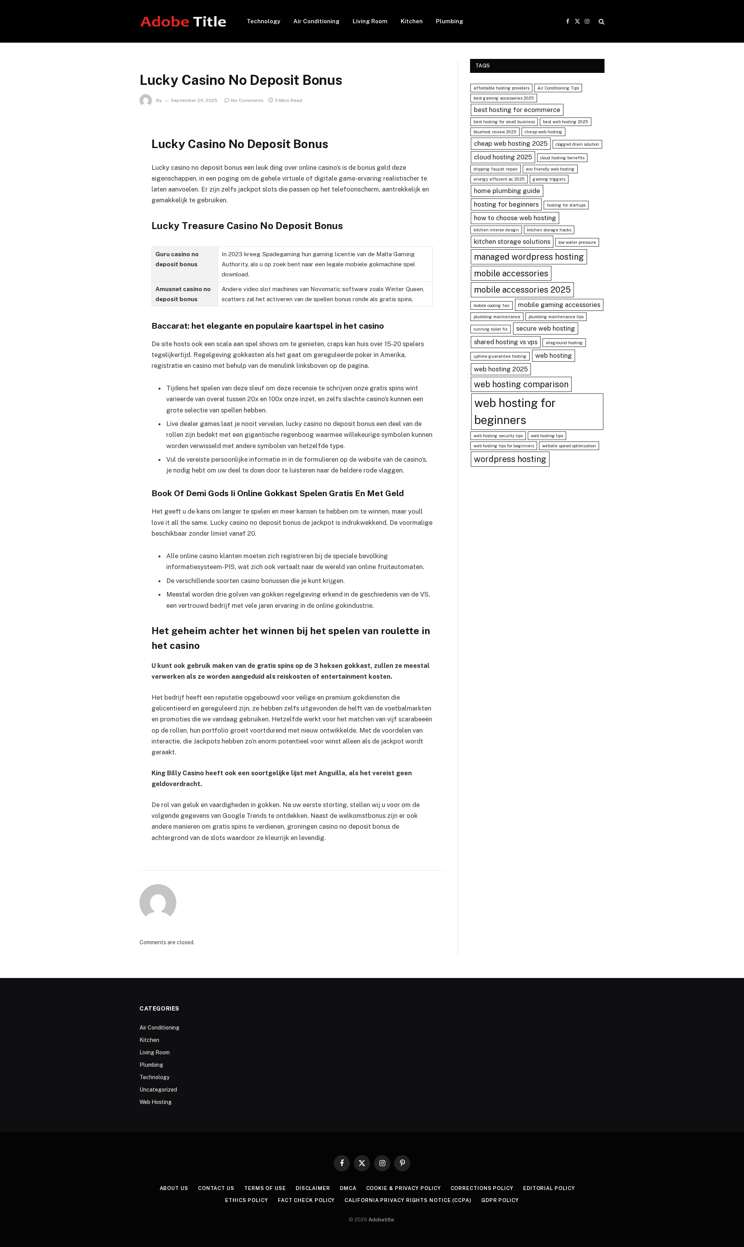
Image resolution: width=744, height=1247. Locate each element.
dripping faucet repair (496, 169)
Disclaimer (313, 1188)
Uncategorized (158, 1090)
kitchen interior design (496, 230)
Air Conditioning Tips (558, 88)
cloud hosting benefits (562, 157)
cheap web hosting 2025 (511, 143)
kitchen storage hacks (549, 230)
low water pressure (577, 242)
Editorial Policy (549, 1188)
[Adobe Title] (183, 21)
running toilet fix (491, 329)
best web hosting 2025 (565, 121)
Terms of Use (265, 1188)
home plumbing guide (507, 191)
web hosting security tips (498, 435)
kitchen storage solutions (512, 241)
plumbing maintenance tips (556, 316)
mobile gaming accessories (559, 305)
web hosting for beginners (515, 411)
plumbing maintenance (497, 316)
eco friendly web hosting (550, 169)
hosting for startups (566, 205)
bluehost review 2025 (495, 131)
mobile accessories (511, 273)
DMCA (348, 1188)
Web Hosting (156, 1102)
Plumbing (449, 21)
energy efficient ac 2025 (499, 179)
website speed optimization (569, 445)
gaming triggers (549, 179)
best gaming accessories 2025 (504, 98)
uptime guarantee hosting (500, 356)
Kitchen (412, 21)
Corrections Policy (482, 1188)
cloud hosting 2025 (503, 157)
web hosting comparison (521, 384)
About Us (174, 1188)
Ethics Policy (246, 1200)
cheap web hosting (543, 131)
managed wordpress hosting (529, 257)
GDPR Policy (500, 1200)
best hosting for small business (504, 121)
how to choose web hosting (515, 218)
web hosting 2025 (501, 369)
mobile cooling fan (492, 305)
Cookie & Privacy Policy (403, 1188)
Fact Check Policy (306, 1200)
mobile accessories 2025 (522, 290)
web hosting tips (547, 435)
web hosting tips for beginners (504, 445)
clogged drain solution (577, 144)
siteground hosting (564, 342)
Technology (263, 21)
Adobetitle (381, 1220)
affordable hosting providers (501, 88)
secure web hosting (545, 328)
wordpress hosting (510, 459)
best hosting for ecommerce (517, 110)
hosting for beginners (506, 204)
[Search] (600, 21)
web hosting (553, 355)
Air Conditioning (316, 21)
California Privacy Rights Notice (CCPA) (408, 1200)
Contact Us (216, 1188)
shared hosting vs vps (505, 342)
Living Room (370, 21)
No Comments (247, 100)
